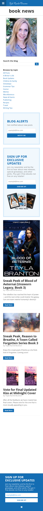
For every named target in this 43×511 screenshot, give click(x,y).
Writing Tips (8, 108)
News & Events (9, 97)
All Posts (6, 73)
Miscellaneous (8, 94)
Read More (8, 305)
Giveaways (7, 84)
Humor (6, 89)
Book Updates (8, 78)
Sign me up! (21, 187)
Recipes (6, 102)
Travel (5, 105)
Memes (6, 92)
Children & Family (10, 81)
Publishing (7, 100)
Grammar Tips (9, 86)
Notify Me (22, 135)
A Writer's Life (8, 75)
